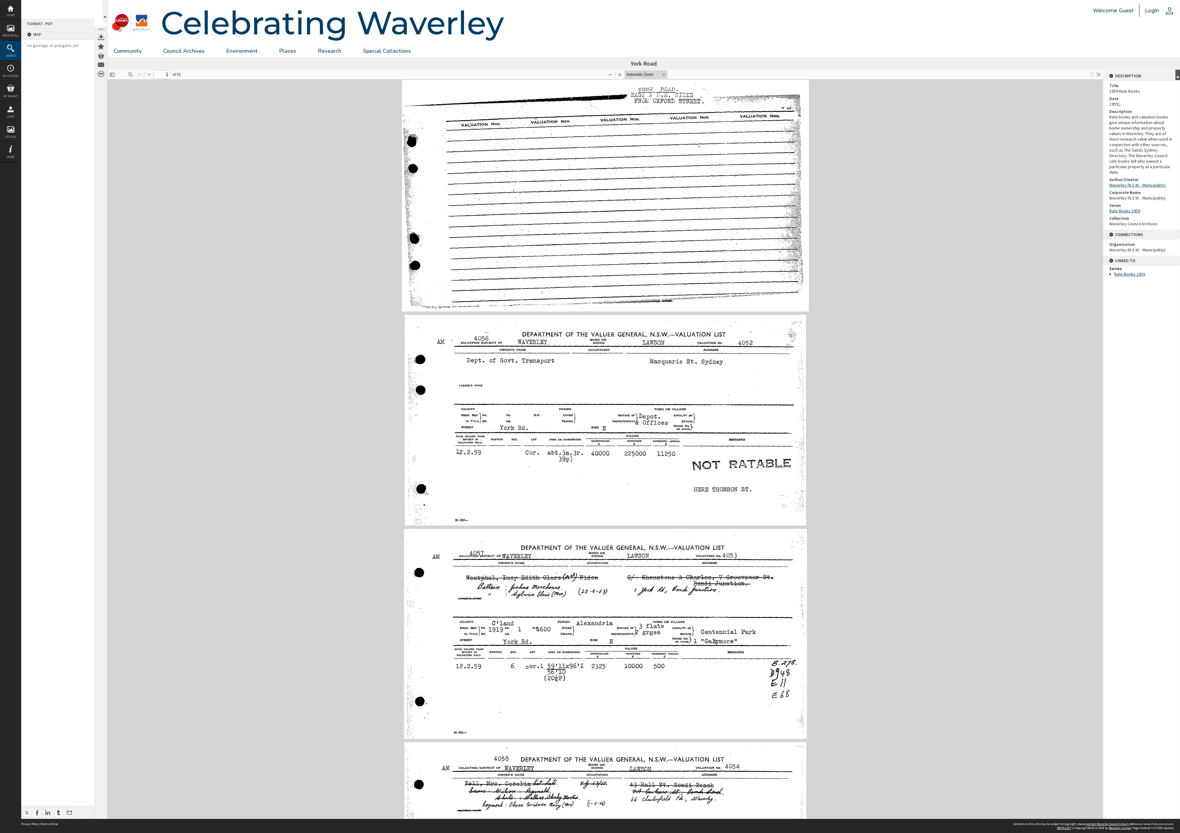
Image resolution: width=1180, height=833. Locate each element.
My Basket (10, 96)
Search (11, 56)
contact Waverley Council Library (1107, 824)
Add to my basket (101, 55)
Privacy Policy (30, 824)
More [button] (10, 157)
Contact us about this (101, 64)
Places (287, 51)
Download (101, 37)
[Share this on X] (27, 809)
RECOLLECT (1064, 828)
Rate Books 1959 (1124, 211)
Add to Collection (101, 46)
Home (11, 15)
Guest (1126, 11)
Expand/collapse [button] (1177, 75)
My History (10, 76)
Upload (10, 137)
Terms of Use (49, 824)
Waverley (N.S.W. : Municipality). (1137, 185)
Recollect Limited (1120, 828)
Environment (242, 51)
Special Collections (387, 51)
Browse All (10, 35)
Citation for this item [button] (101, 74)
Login (11, 116)
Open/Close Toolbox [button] (105, 11)
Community (128, 51)
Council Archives (184, 51)
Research (329, 51)
